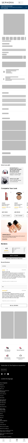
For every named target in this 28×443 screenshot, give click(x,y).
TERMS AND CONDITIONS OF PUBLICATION (14, 258)
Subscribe (3, 369)
